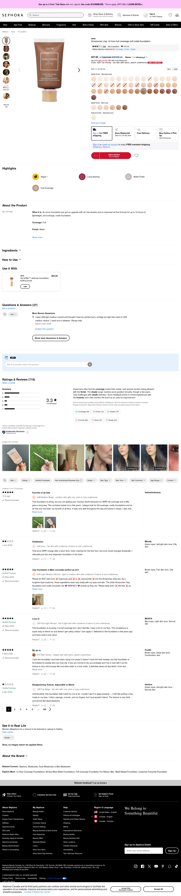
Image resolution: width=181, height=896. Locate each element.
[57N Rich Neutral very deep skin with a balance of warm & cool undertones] (150, 91)
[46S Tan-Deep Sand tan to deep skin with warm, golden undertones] (94, 91)
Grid (169, 69)
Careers (5, 815)
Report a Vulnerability (10, 849)
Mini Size (104, 24)
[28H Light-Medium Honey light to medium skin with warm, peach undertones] (106, 85)
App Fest (18, 24)
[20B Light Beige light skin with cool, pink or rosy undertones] (156, 79)
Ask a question (113, 46)
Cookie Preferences (54, 878)
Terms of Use (20, 878)
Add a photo (7, 732)
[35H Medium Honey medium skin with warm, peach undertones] (131, 85)
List (175, 69)
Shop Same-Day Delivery (42, 853)
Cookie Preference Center (37, 891)
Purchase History (39, 823)
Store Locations (69, 842)
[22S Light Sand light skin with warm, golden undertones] (162, 79)
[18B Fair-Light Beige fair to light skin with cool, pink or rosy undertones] (137, 79)
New (5, 24)
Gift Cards (154, 24)
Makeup (32, 24)
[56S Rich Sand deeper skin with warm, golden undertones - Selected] (143, 91)
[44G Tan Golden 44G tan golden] (168, 85)
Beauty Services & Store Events (45, 830)
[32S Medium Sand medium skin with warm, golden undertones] (106, 107)
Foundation (22, 31)
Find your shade (98, 122)
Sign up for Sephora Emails (138, 844)
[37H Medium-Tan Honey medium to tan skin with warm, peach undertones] (143, 85)
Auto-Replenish (39, 834)
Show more (37, 237)
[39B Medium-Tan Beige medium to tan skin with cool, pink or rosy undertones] (150, 85)
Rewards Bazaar (39, 842)
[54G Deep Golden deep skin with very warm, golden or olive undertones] (137, 91)
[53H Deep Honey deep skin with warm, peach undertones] (131, 91)
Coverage (119, 49)
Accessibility (68, 849)
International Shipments (72, 830)
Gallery (35, 815)
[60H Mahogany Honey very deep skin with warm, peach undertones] (168, 91)
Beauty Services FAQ (71, 838)
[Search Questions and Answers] (4, 314)
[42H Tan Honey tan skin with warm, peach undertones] (162, 85)
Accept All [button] (158, 889)
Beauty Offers (38, 838)
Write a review (8, 382)
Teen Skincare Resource (72, 853)
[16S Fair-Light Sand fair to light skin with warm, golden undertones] (125, 79)
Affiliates (5, 823)
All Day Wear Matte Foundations (60, 771)
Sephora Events (8, 826)
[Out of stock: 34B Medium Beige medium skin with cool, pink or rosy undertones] (125, 85)
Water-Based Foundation (126, 771)
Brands (118, 24)
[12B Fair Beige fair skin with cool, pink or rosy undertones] (94, 117)
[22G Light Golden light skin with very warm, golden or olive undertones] (168, 79)
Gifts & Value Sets (136, 24)
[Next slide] (78, 70)
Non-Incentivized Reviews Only (67, 480)
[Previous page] (3, 709)
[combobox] (56, 15)
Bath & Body (88, 24)
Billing (65, 826)
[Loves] (170, 15)
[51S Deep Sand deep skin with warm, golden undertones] (125, 91)
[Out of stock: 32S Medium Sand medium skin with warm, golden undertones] (112, 85)
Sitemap (42, 878)
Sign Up (172, 850)
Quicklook (12, 286)
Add (25, 286)
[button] (23, 892)
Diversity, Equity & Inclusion (12, 838)
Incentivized (131, 468)
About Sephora (8, 811)
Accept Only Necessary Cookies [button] (126, 889)
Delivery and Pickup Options (74, 819)
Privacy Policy (7, 878)
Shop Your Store (39, 849)
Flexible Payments (70, 845)
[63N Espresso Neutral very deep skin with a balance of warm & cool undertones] (94, 97)
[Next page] (50, 709)
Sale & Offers (172, 24)
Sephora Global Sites (10, 834)
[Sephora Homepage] (12, 15)
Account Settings (39, 826)
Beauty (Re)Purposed (10, 845)
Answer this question (44, 328)
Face (13, 31)
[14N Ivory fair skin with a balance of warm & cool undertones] (119, 79)
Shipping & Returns (101, 146)
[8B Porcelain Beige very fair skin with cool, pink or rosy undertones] (100, 79)
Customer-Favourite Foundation (153, 771)
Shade (132, 49)
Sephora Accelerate (10, 842)
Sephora (23, 766)
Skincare (46, 24)
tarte (93, 38)
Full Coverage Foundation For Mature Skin (95, 771)
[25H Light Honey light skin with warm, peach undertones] (175, 79)
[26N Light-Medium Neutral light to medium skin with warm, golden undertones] (100, 107)
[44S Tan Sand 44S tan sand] (175, 85)
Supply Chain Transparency (13, 819)
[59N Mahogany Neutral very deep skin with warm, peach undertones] (162, 91)
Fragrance (61, 24)
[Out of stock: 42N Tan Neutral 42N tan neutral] (156, 85)
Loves (35, 845)
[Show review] (15, 457)
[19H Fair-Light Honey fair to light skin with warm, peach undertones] (143, 79)
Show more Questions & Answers (51, 338)
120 (44, 709)
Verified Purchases (42, 480)
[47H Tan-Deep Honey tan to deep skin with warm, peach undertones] (100, 91)
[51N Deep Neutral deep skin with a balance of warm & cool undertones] (119, 91)
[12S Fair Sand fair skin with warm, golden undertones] (112, 79)
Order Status (37, 819)
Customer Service (70, 811)
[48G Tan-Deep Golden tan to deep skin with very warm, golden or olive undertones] (112, 91)
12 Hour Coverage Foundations (30, 771)
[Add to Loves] (136, 156)
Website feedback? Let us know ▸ (90, 782)
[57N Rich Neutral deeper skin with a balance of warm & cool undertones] (125, 107)
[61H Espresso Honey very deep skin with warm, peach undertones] (175, 91)
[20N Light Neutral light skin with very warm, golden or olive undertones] (94, 107)
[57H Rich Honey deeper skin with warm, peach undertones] (156, 91)
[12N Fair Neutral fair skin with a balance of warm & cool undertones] (106, 79)
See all (6, 105)
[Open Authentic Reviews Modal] (27, 432)
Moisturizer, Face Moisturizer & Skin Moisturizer (49, 766)
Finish (126, 49)
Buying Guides (69, 834)
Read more (37, 511)
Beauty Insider (38, 811)
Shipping (66, 823)
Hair (74, 24)
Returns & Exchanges (71, 815)
